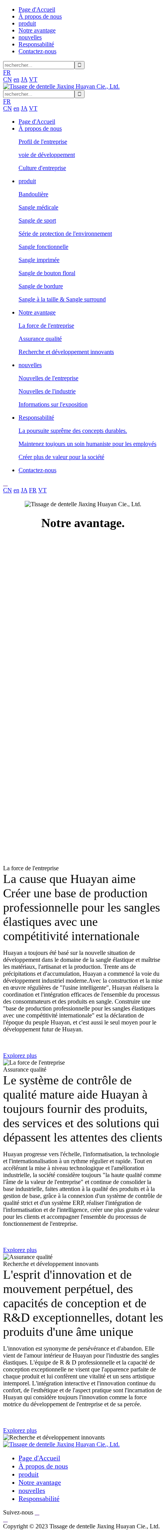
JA (24, 79)
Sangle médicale (38, 207)
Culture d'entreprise (42, 168)
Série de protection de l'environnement (65, 233)
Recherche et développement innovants (66, 352)
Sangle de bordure (41, 286)
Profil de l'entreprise (43, 141)
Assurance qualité (40, 338)
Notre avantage (37, 30)
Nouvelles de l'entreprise (48, 378)
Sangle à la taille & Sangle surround (62, 299)
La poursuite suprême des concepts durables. (73, 430)
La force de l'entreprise (46, 325)
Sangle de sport (37, 220)
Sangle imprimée (39, 260)
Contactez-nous (37, 51)
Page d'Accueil (37, 9)
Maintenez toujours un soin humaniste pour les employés (87, 444)
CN (7, 79)
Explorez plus (20, 1055)
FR (33, 490)
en (16, 79)
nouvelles (30, 37)
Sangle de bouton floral (47, 273)
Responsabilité (36, 44)
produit (27, 23)
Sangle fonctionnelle (43, 246)
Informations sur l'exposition (53, 404)
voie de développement (47, 154)
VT (33, 79)
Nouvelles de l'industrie (47, 391)
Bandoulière (33, 194)
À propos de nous (40, 16)
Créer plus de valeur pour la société (61, 457)
